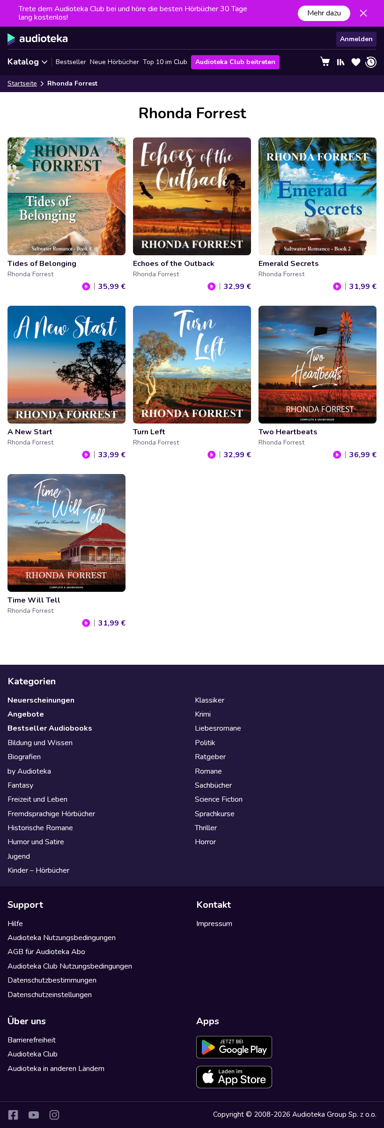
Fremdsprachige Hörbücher (51, 814)
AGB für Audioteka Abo (46, 952)
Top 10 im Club (165, 61)
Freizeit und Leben (37, 799)
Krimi (203, 714)
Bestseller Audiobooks (49, 728)
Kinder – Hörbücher (38, 870)
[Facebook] (13, 1115)
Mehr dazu (324, 13)
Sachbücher (213, 785)
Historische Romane (40, 828)
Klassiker (209, 700)
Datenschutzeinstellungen (49, 995)
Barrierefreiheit (31, 1040)
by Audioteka (29, 771)
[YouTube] (33, 1115)
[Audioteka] (37, 39)
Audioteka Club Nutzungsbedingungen (69, 966)
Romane (208, 771)
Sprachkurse (215, 814)
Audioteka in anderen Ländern (55, 1068)
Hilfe (15, 924)
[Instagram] (54, 1115)
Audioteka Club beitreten (235, 61)
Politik (205, 743)
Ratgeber (210, 757)
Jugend (18, 856)
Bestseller (71, 61)
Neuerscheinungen (40, 700)
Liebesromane (218, 728)
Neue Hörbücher (114, 61)
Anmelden (356, 39)
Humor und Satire (35, 842)
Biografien (24, 757)
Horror (205, 842)
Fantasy (20, 785)
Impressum (214, 924)
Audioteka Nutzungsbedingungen (61, 938)
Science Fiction (219, 799)
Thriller (206, 828)
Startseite (22, 83)
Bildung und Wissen (40, 743)
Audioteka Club (32, 1054)
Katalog (23, 61)
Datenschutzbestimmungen (51, 980)
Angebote (25, 714)
